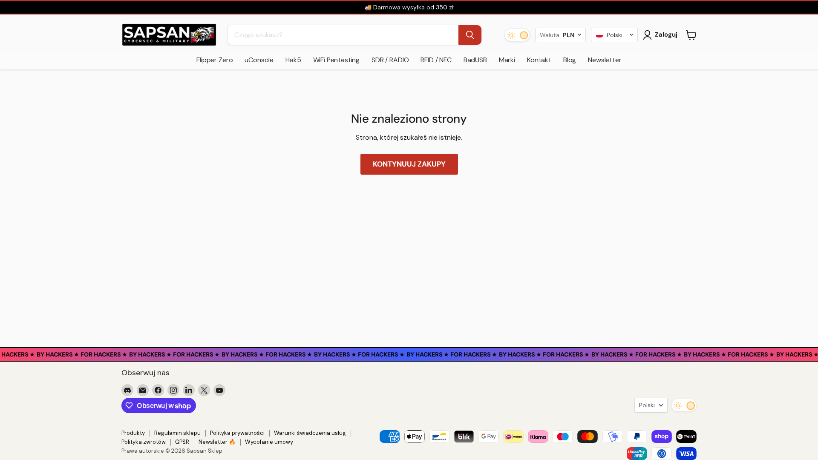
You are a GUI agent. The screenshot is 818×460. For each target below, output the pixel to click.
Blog (569, 59)
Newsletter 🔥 (217, 442)
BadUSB (475, 59)
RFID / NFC (436, 59)
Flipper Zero (214, 59)
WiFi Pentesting (336, 59)
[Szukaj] (469, 35)
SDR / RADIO (390, 59)
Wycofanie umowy (269, 442)
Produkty (133, 433)
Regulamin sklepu (177, 433)
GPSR (182, 442)
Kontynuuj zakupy (409, 164)
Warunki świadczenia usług (310, 433)
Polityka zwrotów (143, 442)
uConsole (259, 59)
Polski (647, 405)
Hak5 (293, 59)
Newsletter (604, 59)
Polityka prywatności (237, 433)
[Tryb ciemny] (517, 35)
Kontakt (539, 59)
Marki (507, 59)
